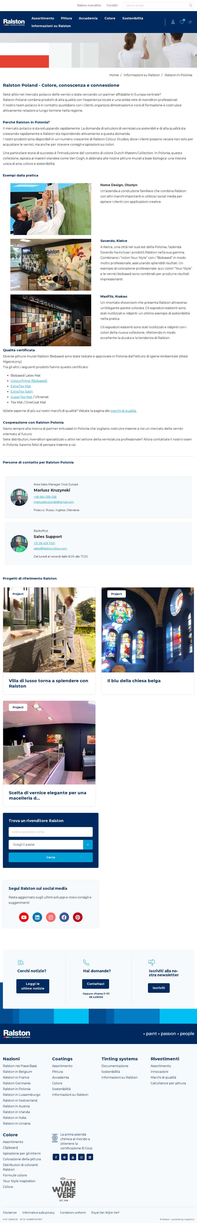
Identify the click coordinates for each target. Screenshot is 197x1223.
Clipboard (10, 1148)
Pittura (66, 18)
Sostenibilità (132, 18)
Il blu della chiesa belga (134, 680)
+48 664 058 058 (45, 497)
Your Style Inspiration (19, 1181)
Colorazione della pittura (22, 1159)
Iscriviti (159, 988)
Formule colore (15, 1175)
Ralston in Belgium (17, 1072)
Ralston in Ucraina (16, 1123)
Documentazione (114, 1066)
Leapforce (189, 1219)
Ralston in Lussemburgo (21, 1095)
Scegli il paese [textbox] (24, 844)
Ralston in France (16, 1077)
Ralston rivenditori (89, 5)
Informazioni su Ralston (51, 26)
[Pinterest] (78, 917)
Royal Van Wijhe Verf (105, 1212)
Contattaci (95, 984)
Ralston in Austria (16, 1106)
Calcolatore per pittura (168, 1083)
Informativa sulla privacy (38, 1212)
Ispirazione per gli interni (21, 1153)
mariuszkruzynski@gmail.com (54, 502)
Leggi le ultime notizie (32, 986)
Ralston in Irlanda (16, 1112)
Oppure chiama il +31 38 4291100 (96, 995)
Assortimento (43, 18)
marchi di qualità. (123, 411)
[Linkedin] (37, 917)
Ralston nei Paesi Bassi (20, 1066)
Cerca (50, 857)
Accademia (88, 18)
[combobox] (51, 844)
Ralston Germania (16, 1083)
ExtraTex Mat (21, 386)
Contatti (112, 5)
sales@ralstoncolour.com (50, 548)
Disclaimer (10, 1212)
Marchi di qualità (163, 1077)
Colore (109, 18)
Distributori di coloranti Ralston (20, 1167)
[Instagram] (51, 917)
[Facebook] (64, 917)
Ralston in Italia (14, 1118)
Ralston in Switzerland (20, 1100)
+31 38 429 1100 (44, 543)
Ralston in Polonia (16, 1089)
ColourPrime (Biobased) (29, 381)
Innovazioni (159, 1072)
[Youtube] (24, 917)
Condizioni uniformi (73, 1212)
